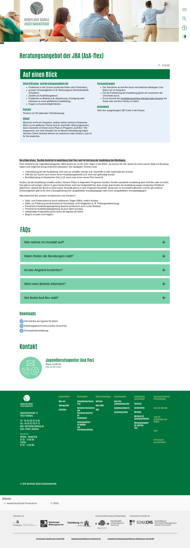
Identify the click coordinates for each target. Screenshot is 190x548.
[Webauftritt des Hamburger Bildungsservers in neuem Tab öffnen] (52, 523)
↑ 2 (51, 503)
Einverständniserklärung (36, 330)
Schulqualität (64, 405)
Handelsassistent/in (120, 408)
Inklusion (138, 403)
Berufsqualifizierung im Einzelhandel (161, 397)
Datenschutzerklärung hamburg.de (86, 539)
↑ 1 (4, 503)
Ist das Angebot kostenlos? (43, 270)
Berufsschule (82, 396)
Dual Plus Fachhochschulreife (120, 402)
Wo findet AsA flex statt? (41, 298)
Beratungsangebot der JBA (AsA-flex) (140, 425)
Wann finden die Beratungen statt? (48, 256)
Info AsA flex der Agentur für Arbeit (41, 321)
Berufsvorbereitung (102, 396)
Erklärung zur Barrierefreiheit (160, 441)
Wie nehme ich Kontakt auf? (44, 242)
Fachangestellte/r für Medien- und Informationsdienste (83, 426)
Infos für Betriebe (160, 408)
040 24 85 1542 (53, 367)
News (156, 430)
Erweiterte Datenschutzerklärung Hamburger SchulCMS (131, 539)
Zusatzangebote (120, 396)
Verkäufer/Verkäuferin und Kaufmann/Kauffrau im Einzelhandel (83, 413)
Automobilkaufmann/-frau (83, 402)
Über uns (62, 401)
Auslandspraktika (120, 412)
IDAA (97, 409)
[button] (184, 10)
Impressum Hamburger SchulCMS (50, 539)
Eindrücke (62, 409)
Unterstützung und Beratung (139, 397)
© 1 (2, 43)
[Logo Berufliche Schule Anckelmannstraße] (36, 14)
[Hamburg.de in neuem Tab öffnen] (79, 523)
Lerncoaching (139, 407)
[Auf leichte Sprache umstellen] (184, 27)
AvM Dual (99, 401)
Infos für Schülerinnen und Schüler (160, 419)
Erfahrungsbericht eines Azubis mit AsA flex (45, 326)
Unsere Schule (64, 396)
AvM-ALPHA (100, 405)
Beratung (137, 412)
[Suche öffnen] (184, 18)
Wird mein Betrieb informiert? (45, 284)
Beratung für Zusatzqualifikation (140, 417)
